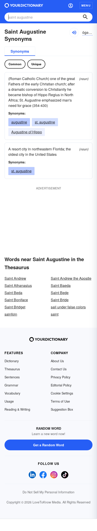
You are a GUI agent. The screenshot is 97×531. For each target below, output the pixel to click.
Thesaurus (12, 369)
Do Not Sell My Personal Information (48, 492)
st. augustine (45, 122)
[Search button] (85, 17)
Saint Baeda (61, 285)
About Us (57, 361)
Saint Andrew (15, 278)
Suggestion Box (62, 409)
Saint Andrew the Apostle (71, 278)
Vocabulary (12, 393)
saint (54, 314)
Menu (86, 5)
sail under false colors (68, 307)
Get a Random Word (48, 445)
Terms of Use (60, 401)
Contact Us (59, 369)
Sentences (12, 377)
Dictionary (12, 361)
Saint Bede (60, 292)
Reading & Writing (17, 409)
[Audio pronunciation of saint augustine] (74, 32)
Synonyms (20, 51)
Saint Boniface (16, 299)
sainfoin (11, 314)
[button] (70, 5)
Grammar (11, 385)
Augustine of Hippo (26, 131)
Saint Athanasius (18, 285)
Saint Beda (13, 292)
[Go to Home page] (24, 5)
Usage (9, 401)
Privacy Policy (60, 377)
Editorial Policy (61, 385)
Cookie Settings (62, 393)
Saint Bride (60, 299)
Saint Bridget (15, 307)
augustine (19, 122)
